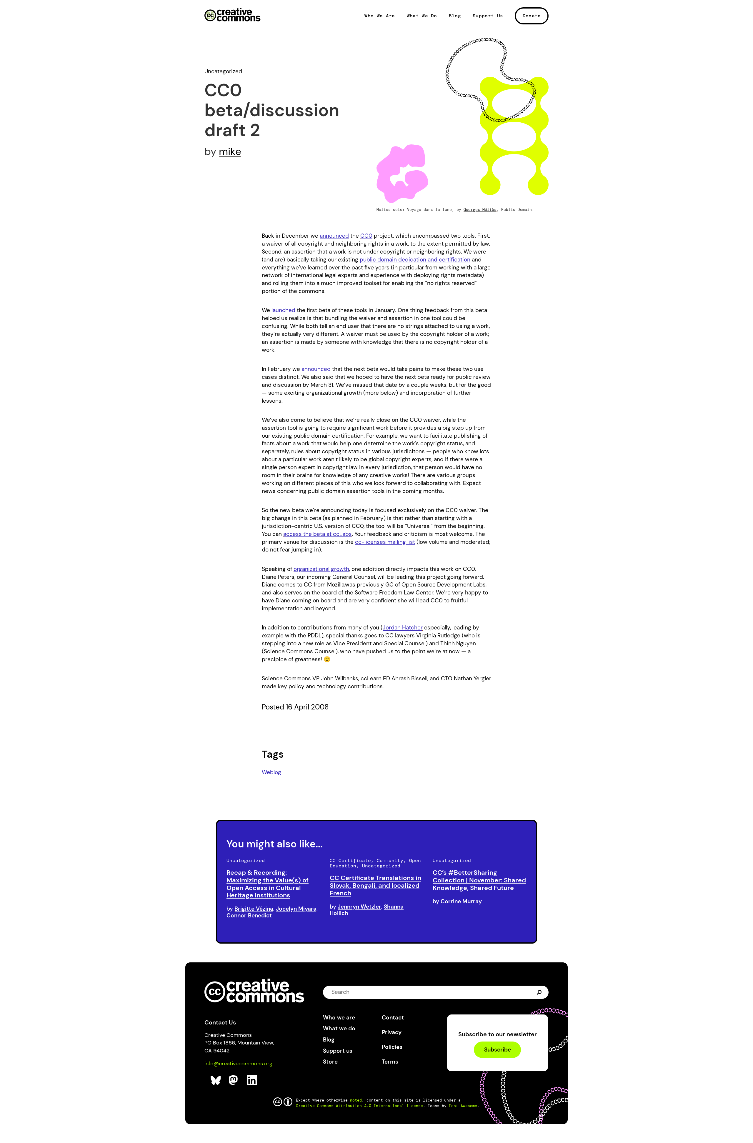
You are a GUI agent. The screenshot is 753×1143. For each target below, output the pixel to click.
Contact (393, 1017)
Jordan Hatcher (403, 627)
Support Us (488, 16)
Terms (390, 1061)
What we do (339, 1028)
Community (390, 860)
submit (539, 992)
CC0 (366, 235)
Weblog (271, 772)
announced (334, 235)
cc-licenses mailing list (385, 542)
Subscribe (497, 1049)
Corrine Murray (461, 901)
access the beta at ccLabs (317, 534)
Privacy (392, 1032)
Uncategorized (223, 71)
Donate (532, 16)
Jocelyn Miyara (296, 908)
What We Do (422, 16)
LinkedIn (252, 1080)
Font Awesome (463, 1105)
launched (283, 310)
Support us (337, 1050)
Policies (392, 1047)
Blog (455, 16)
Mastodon (234, 1080)
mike (230, 151)
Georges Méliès (480, 209)
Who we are (339, 1017)
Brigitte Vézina (253, 908)
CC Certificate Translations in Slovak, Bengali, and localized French (375, 885)
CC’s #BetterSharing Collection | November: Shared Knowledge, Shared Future (479, 880)
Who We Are (379, 16)
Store (330, 1061)
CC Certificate (350, 860)
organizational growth (321, 569)
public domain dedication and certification (415, 259)
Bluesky (216, 1080)
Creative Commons (232, 15)
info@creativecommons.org (238, 1063)
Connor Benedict (249, 915)
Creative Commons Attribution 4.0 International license (359, 1105)
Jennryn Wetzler (359, 906)
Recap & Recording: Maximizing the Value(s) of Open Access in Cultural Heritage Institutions (267, 883)
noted (356, 1100)
